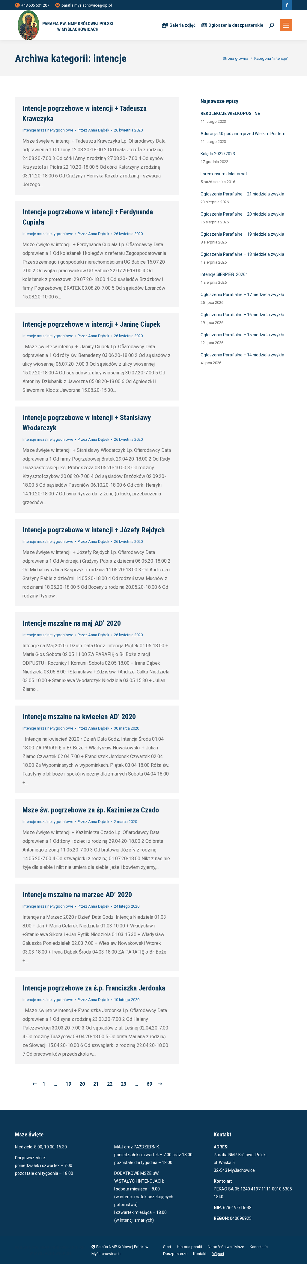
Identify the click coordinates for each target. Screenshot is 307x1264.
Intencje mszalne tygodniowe (47, 130)
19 (68, 1084)
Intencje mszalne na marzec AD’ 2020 (77, 895)
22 (109, 1084)
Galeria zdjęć (182, 25)
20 (82, 1084)
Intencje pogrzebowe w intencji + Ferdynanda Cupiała (87, 217)
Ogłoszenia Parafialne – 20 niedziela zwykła (242, 214)
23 (123, 1084)
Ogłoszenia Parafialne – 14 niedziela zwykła (242, 354)
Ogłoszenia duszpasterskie (235, 25)
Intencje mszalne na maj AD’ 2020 (71, 623)
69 (149, 1084)
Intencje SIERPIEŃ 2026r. (224, 274)
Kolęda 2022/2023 (218, 153)
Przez (93, 130)
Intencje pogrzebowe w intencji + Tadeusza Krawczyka (84, 113)
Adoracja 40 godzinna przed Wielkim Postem (243, 133)
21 (96, 1084)
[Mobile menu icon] (286, 25)
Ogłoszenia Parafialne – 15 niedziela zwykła (242, 334)
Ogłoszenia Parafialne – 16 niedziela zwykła (242, 314)
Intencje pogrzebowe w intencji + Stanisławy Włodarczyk (86, 422)
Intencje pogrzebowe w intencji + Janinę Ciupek (91, 324)
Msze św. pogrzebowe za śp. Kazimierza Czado (90, 810)
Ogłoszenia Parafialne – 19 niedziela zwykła (242, 234)
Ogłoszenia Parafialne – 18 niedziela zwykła (242, 254)
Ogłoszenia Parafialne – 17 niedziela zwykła (242, 294)
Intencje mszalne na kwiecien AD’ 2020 (79, 716)
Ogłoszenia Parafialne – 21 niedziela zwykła (242, 194)
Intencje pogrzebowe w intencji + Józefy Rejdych (93, 530)
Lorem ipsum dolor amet (224, 173)
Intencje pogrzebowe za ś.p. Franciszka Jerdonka (93, 988)
